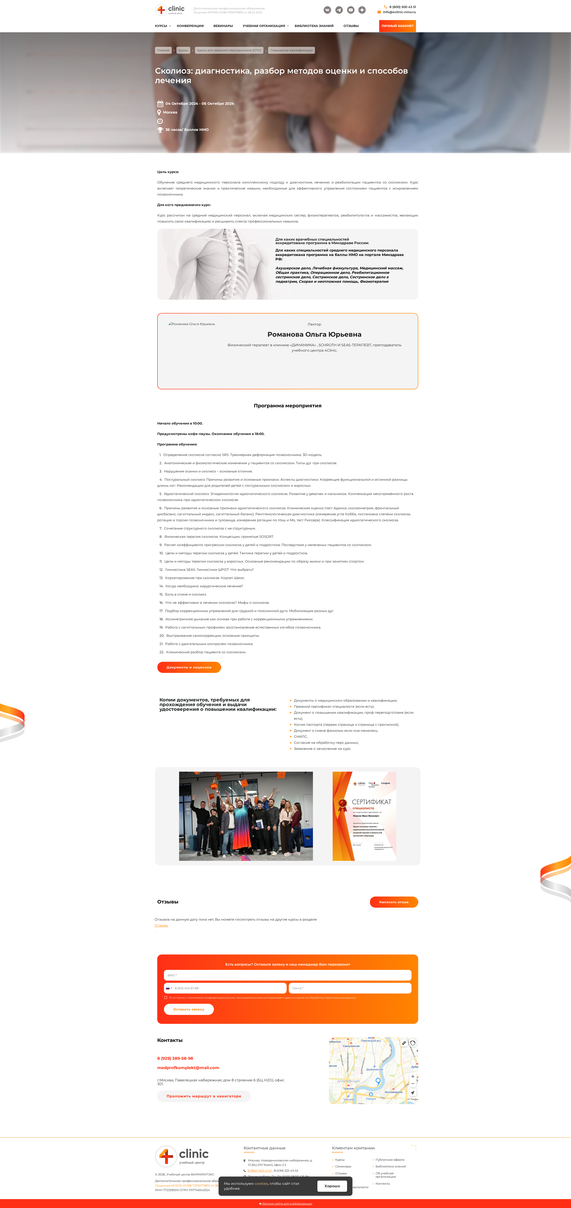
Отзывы (161, 925)
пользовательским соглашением (259, 997)
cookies (261, 1183)
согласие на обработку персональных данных (324, 997)
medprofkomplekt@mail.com (188, 1067)
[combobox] (169, 988)
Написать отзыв (394, 902)
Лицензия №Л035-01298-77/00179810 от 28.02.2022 (227, 12)
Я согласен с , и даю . (263, 997)
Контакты (383, 1183)
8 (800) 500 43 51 (402, 7)
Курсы (340, 1159)
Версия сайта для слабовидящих (287, 1203)
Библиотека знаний (391, 1166)
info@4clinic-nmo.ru (399, 12)
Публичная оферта (390, 1159)
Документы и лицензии (189, 667)
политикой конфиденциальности (211, 997)
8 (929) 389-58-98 (175, 1058)
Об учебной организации (386, 1175)
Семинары (343, 1166)
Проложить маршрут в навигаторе (204, 1096)
